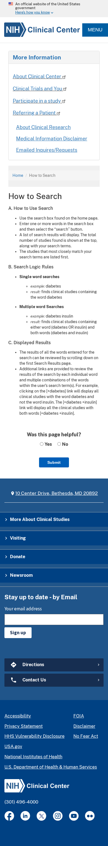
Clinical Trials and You (38, 89)
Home (17, 175)
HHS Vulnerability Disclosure (34, 736)
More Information (37, 57)
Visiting (18, 538)
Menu (95, 29)
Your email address (23, 609)
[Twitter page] (41, 816)
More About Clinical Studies (40, 519)
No (64, 444)
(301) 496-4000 (21, 802)
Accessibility (17, 716)
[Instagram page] (58, 816)
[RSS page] (90, 816)
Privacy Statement (23, 726)
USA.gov (13, 746)
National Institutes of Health (33, 756)
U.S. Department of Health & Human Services (50, 767)
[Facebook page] (9, 816)
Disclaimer (84, 726)
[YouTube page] (74, 816)
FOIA (78, 716)
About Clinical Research (43, 127)
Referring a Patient (35, 113)
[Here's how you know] (54, 8)
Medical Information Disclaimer (51, 139)
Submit (54, 462)
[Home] (40, 29)
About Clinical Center (37, 76)
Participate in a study (37, 101)
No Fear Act (85, 736)
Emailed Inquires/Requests (46, 150)
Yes (47, 444)
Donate (17, 556)
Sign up (18, 633)
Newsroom (21, 575)
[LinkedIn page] (25, 816)
